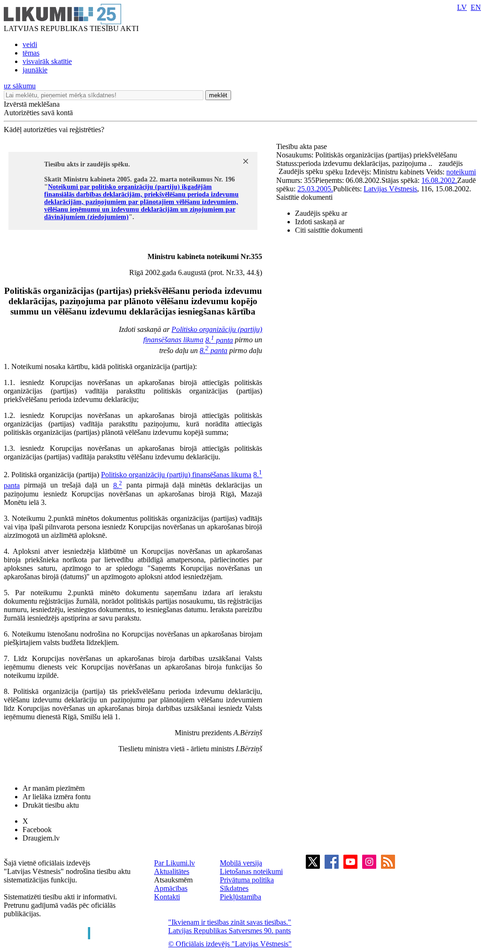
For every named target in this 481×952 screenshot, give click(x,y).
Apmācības (170, 888)
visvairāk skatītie (47, 61)
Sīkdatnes (234, 888)
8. (117, 485)
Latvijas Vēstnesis (390, 189)
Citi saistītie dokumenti (329, 230)
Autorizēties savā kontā (38, 113)
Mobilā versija (241, 863)
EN (476, 7)
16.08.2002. (439, 180)
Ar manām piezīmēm (54, 788)
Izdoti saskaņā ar (319, 222)
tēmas (31, 53)
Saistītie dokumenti (304, 197)
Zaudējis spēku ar (321, 213)
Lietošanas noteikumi (251, 871)
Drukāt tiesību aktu (51, 805)
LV (462, 7)
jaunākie (35, 70)
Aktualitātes (171, 871)
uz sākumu (20, 86)
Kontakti (167, 897)
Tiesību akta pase (302, 146)
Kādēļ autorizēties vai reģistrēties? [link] (54, 130)
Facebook (37, 830)
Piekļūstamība (240, 897)
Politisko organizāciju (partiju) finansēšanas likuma (176, 475)
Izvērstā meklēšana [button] (32, 104)
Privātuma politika (247, 880)
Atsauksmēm (173, 880)
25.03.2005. (315, 189)
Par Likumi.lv (174, 863)
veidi (30, 44)
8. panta (219, 340)
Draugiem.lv (41, 838)
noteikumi (461, 172)
